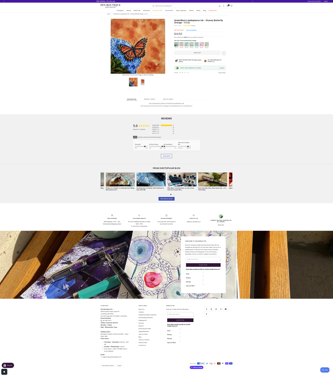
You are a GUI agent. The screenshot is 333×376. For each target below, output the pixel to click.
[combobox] (170, 6)
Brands (129, 10)
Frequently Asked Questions (148, 315)
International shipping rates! (112, 224)
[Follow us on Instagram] (216, 309)
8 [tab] (171, 194)
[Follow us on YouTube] (225, 309)
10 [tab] (174, 194)
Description (131, 99)
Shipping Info (143, 320)
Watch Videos (168, 99)
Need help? (222, 72)
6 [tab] (167, 194)
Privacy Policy (143, 342)
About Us (141, 309)
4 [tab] (164, 194)
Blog (204, 10)
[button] (220, 6)
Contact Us (142, 345)
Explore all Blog (167, 199)
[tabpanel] (181, 182)
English (326, 1)
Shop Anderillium (191, 30)
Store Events (169, 10)
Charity (191, 10)
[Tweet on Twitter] (185, 72)
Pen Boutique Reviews (146, 317)
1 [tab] (159, 194)
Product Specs (149, 99)
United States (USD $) (314, 1)
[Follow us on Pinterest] (221, 309)
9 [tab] (172, 194)
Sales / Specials (181, 10)
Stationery (146, 10)
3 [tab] (162, 194)
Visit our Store (143, 334)
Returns (141, 326)
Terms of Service (144, 340)
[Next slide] (163, 46)
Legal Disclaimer (144, 331)
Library (198, 10)
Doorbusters (213, 10)
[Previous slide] (112, 46)
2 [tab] (160, 194)
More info (222, 67)
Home (108, 14)
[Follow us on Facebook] (206, 309)
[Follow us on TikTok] (206, 314)
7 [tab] (169, 194)
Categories (120, 10)
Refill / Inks (137, 10)
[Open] (4, 372)
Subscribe (203, 265)
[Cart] (227, 6)
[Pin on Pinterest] (182, 72)
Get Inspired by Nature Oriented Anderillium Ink (166, 103)
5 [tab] (165, 194)
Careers (141, 312)
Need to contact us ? (194, 222)
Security (141, 323)
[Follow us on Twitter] (211, 309)
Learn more (127, 1)
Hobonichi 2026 (157, 10)
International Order (145, 329)
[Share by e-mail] (188, 72)
